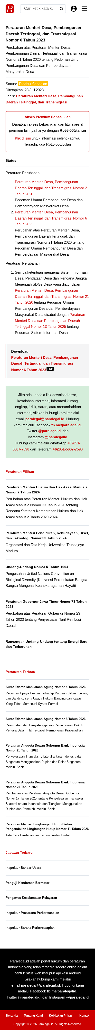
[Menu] (84, 8)
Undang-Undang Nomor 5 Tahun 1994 (37, 567)
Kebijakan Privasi (61, 1015)
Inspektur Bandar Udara (23, 868)
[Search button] (61, 9)
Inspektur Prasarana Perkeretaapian (32, 913)
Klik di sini (23, 138)
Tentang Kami (33, 1015)
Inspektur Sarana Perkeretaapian (30, 928)
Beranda (12, 1015)
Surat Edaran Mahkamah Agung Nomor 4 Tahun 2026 (46, 687)
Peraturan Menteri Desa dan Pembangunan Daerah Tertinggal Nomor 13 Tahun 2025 (50, 320)
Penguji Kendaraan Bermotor (27, 883)
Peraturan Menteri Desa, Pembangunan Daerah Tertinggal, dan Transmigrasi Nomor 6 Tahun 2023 (51, 218)
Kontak (84, 1015)
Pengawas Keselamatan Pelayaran (31, 898)
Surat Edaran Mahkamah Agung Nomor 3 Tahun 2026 (46, 719)
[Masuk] (74, 9)
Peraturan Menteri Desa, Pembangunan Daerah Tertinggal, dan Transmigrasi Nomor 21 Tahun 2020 (52, 188)
